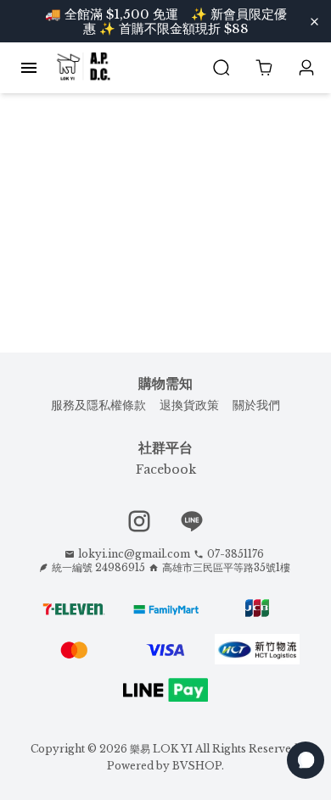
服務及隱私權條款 (98, 405)
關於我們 (256, 405)
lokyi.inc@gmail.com (134, 553)
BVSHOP (197, 765)
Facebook (166, 469)
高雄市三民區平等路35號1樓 (226, 567)
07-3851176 (235, 553)
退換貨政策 (189, 405)
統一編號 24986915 (98, 567)
